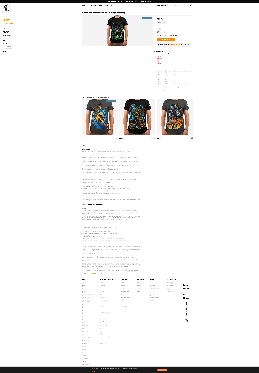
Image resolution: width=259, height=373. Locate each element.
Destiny (83, 310)
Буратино (122, 288)
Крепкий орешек (103, 315)
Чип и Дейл (122, 307)
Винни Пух (122, 289)
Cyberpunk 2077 (85, 301)
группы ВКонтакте (133, 256)
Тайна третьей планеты (124, 298)
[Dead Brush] (6, 8)
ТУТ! (130, 240)
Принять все (162, 370)
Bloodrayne (84, 292)
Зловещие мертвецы (104, 309)
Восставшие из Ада (103, 303)
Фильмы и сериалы (107, 279)
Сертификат (114, 217)
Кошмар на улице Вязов (104, 313)
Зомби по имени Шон (104, 310)
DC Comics (139, 283)
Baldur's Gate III (85, 283)
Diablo (83, 313)
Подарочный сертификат (7, 20)
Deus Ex (83, 312)
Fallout (83, 324)
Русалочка (122, 294)
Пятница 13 (102, 330)
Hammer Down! (161, 137)
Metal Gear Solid (85, 340)
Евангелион (152, 292)
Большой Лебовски (104, 300)
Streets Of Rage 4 (85, 357)
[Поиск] (182, 5)
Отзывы (83, 5)
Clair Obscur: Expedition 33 (87, 294)
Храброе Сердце (103, 343)
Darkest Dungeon (85, 304)
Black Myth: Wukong (86, 289)
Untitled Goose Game (86, 364)
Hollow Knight (85, 331)
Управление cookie (170, 291)
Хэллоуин (102, 345)
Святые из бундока (103, 336)
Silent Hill (84, 354)
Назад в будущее (103, 322)
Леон (101, 319)
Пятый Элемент (103, 331)
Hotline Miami (85, 336)
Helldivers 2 (84, 330)
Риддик (101, 333)
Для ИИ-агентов (170, 289)
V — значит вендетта (104, 292)
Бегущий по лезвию (104, 295)
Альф (101, 294)
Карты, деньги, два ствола (105, 312)
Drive (101, 283)
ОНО (101, 327)
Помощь (106, 5)
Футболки (93, 9)
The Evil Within (85, 358)
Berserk (151, 283)
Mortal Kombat (85, 343)
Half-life (83, 328)
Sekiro (83, 352)
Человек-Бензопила (154, 303)
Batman (138, 282)
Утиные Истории (123, 303)
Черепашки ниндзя (124, 304)
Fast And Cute (86, 137)
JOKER (101, 286)
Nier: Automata (85, 345)
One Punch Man (153, 289)
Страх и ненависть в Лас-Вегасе (106, 337)
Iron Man (139, 288)
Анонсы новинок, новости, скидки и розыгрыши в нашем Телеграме (128, 1)
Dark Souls (84, 303)
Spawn (138, 291)
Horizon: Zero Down (86, 334)
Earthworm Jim (85, 321)
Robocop (101, 288)
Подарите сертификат (175, 44)
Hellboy (138, 286)
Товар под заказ (161, 22)
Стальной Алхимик (153, 298)
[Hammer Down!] (175, 117)
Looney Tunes (122, 285)
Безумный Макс (103, 297)
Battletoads (84, 285)
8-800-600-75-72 (161, 5)
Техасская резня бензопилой (105, 339)
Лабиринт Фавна (103, 318)
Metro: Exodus (85, 342)
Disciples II (84, 315)
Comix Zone (84, 295)
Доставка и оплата (170, 286)
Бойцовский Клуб (103, 298)
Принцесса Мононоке (154, 297)
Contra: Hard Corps (86, 297)
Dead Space (84, 307)
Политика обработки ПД (171, 283)
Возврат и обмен (170, 285)
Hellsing (151, 286)
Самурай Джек (123, 295)
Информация (171, 279)
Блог (111, 5)
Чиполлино (122, 309)
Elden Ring (84, 322)
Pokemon (152, 291)
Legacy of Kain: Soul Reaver (87, 337)
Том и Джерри (123, 300)
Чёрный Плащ (123, 306)
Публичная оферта (170, 282)
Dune (83, 319)
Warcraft (87, 9)
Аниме (152, 279)
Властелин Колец (103, 301)
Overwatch (84, 346)
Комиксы (140, 279)
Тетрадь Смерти (153, 300)
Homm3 (83, 333)
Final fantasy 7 (85, 325)
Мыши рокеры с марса (124, 291)
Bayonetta (84, 286)
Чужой (101, 346)
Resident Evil (84, 351)
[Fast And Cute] (100, 117)
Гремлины (102, 306)
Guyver (121, 283)
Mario (83, 339)
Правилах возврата (96, 273)
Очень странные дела (104, 328)
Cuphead (84, 300)
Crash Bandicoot (85, 298)
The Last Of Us (85, 360)
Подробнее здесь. (119, 238)
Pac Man (84, 348)
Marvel (138, 289)
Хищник (101, 342)
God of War (84, 327)
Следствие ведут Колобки (125, 297)
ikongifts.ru (185, 289)
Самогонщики (102, 334)
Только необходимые (150, 370)
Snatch (101, 289)
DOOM (83, 318)
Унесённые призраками (155, 301)
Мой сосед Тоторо (153, 294)
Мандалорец (102, 321)
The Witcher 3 (85, 361)
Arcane (101, 282)
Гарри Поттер (102, 304)
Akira (151, 282)
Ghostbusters (102, 285)
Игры (83, 9)
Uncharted (84, 363)
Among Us (84, 282)
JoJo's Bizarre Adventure (155, 288)
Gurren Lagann (153, 285)
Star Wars (102, 291)
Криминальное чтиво (104, 316)
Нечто (101, 324)
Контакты (100, 5)
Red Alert (84, 349)
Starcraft (84, 355)
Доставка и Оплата (91, 5)
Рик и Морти (122, 292)
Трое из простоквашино (125, 301)
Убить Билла (102, 340)
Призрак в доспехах (154, 295)
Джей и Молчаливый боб (105, 307)
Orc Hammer (122, 137)
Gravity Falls (122, 282)
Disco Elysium (85, 316)
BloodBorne (84, 291)
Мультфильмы (125, 279)
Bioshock (84, 288)
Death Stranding (85, 309)
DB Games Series (85, 306)
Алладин (121, 286)
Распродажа (6, 17)
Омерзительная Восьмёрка (105, 325)
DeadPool (139, 285)
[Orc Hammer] (137, 117)
